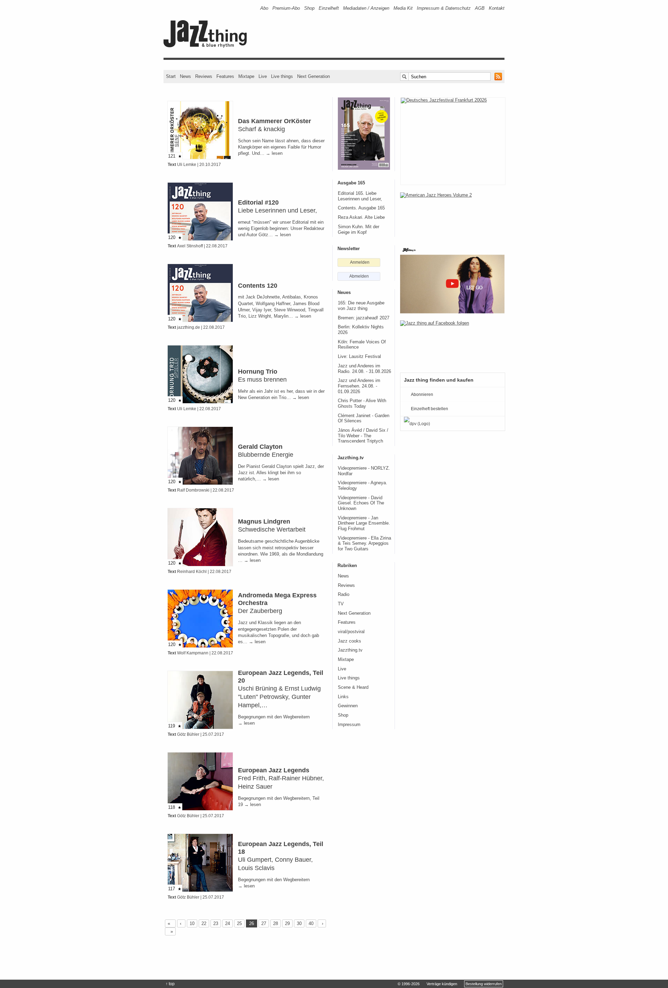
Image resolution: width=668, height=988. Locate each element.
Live (263, 76)
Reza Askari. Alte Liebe (361, 217)
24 (227, 923)
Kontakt (496, 8)
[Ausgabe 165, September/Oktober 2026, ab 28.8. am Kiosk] (363, 133)
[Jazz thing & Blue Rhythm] (208, 46)
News (185, 76)
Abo (264, 8)
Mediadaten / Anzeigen (366, 8)
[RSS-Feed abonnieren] (498, 76)
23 (215, 923)
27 (263, 923)
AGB (480, 8)
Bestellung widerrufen (484, 984)
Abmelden (359, 276)
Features (225, 76)
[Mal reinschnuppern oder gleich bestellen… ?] (452, 215)
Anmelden (359, 262)
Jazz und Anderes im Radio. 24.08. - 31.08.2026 (364, 369)
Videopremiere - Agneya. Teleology (362, 485)
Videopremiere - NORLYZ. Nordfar (364, 471)
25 (239, 923)
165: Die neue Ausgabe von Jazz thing (361, 306)
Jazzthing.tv (350, 650)
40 (311, 923)
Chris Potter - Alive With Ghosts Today (362, 403)
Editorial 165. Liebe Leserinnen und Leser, (360, 196)
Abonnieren (422, 394)
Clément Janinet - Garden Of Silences (363, 418)
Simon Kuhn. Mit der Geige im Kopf (358, 229)
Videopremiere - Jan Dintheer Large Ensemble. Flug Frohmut (364, 523)
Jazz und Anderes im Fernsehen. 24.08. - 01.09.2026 (359, 386)
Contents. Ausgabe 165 (361, 208)
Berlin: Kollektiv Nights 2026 (361, 330)
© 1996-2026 (409, 984)
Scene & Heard (353, 687)
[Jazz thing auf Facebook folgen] (452, 343)
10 (192, 923)
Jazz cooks (349, 641)
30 (299, 923)
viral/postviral (351, 631)
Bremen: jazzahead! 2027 (363, 318)
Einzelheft (329, 8)
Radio (343, 594)
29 (287, 923)
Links (343, 696)
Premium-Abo (286, 8)
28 (275, 923)
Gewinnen (348, 705)
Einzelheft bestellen (429, 408)
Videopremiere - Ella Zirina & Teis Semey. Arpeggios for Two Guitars (364, 543)
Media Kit (403, 8)
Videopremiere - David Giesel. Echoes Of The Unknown (361, 503)
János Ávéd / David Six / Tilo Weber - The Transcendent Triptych (363, 436)
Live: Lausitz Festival (359, 356)
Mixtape (246, 76)
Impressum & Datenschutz (444, 8)
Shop (309, 8)
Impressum (349, 724)
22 (203, 923)
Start (171, 76)
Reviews (203, 76)
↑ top (170, 983)
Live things (282, 76)
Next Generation (313, 76)
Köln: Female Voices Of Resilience (362, 345)
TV (341, 603)
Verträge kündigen (442, 984)
